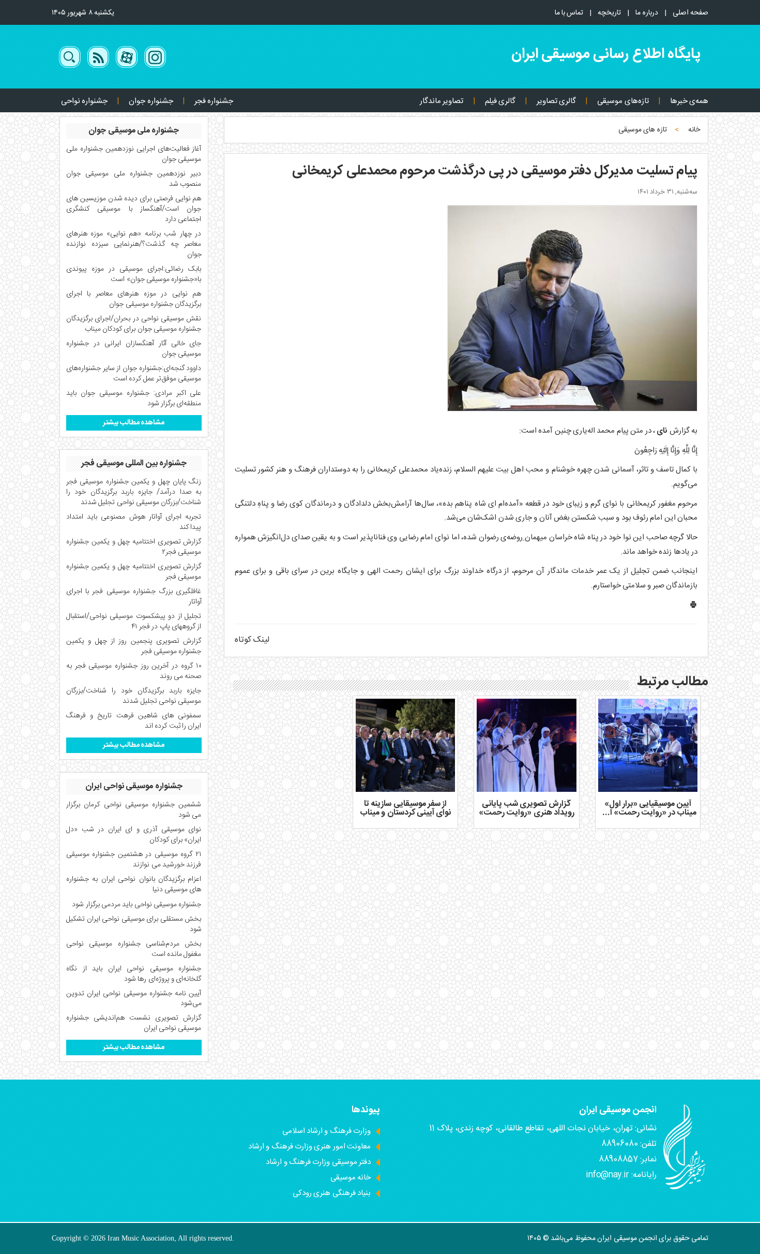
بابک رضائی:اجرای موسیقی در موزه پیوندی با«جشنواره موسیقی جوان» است (134, 274)
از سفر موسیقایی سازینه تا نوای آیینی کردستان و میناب (405, 808)
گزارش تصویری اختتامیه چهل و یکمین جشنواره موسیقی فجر (134, 571)
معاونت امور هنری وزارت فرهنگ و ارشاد (309, 1146)
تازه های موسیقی (642, 130)
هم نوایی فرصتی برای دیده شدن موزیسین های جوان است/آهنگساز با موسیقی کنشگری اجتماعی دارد (134, 209)
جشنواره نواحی (84, 101)
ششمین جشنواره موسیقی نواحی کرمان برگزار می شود (134, 810)
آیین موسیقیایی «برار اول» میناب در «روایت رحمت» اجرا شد (647, 813)
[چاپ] (693, 607)
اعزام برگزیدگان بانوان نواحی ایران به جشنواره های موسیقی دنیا (134, 884)
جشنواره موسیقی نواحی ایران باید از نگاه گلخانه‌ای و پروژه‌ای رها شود (134, 974)
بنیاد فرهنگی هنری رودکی (332, 1193)
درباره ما (646, 13)
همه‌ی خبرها (689, 101)
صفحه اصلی (690, 13)
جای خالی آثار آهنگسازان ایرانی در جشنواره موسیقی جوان (134, 348)
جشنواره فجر (213, 101)
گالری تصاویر (556, 101)
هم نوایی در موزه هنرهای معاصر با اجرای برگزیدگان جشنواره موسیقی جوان (134, 299)
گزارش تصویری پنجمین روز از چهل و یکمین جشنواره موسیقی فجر (134, 646)
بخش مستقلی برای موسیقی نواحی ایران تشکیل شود (134, 924)
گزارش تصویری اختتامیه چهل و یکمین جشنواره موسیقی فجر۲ (134, 547)
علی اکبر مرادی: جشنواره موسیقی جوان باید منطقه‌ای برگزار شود (134, 398)
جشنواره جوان (151, 101)
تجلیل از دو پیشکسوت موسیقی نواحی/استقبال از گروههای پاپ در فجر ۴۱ (134, 621)
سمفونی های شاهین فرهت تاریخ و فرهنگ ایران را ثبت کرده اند (134, 721)
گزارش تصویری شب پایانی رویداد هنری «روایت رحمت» (526, 808)
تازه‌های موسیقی (622, 101)
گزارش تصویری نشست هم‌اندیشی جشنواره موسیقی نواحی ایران (134, 1023)
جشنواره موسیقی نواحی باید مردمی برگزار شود (136, 904)
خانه (694, 130)
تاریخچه (609, 13)
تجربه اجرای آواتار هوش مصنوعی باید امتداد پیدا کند (134, 522)
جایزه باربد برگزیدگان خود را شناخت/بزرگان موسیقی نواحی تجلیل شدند (134, 696)
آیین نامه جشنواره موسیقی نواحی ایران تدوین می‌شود (134, 998)
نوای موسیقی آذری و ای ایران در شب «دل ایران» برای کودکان (134, 834)
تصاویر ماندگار (441, 101)
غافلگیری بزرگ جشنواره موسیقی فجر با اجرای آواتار (134, 596)
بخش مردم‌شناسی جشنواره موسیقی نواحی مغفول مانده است (134, 949)
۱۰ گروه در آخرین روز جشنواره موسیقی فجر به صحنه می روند (134, 671)
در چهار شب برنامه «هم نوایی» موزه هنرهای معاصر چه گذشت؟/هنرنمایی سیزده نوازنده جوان (134, 244)
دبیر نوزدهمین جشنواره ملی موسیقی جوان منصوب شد (134, 179)
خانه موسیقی (350, 1177)
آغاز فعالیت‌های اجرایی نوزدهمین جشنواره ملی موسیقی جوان (134, 154)
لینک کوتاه (252, 640)
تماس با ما (569, 13)
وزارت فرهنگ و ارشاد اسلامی (326, 1131)
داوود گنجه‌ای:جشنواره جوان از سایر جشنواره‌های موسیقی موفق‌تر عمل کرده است (134, 373)
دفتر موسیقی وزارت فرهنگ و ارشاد (318, 1162)
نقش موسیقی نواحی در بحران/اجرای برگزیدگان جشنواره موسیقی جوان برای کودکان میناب (134, 324)
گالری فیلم (500, 101)
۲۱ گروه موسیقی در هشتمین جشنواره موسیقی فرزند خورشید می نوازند (134, 859)
